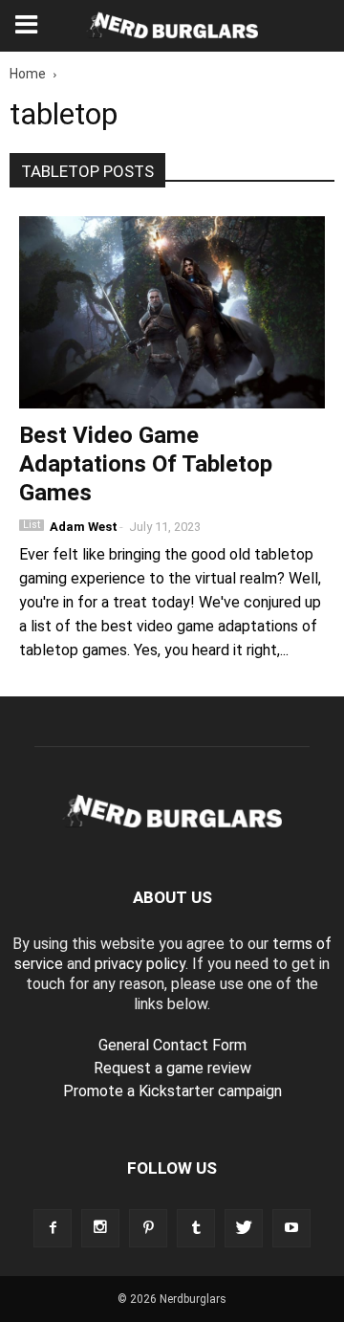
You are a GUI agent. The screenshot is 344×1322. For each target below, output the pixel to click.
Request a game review (172, 1068)
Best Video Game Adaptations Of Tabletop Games (145, 464)
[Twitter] (244, 1228)
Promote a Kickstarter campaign (172, 1091)
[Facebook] (52, 1228)
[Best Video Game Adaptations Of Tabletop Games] (172, 312)
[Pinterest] (148, 1228)
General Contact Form (172, 1045)
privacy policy (140, 964)
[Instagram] (100, 1228)
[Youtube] (291, 1228)
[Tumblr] (196, 1228)
